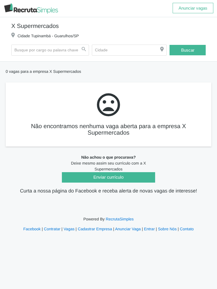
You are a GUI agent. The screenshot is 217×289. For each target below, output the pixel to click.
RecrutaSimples (119, 219)
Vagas (69, 229)
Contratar (53, 229)
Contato (185, 229)
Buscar (187, 50)
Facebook (33, 229)
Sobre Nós (166, 229)
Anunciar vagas (193, 7)
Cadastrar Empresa (95, 229)
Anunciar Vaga (128, 229)
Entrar (149, 229)
